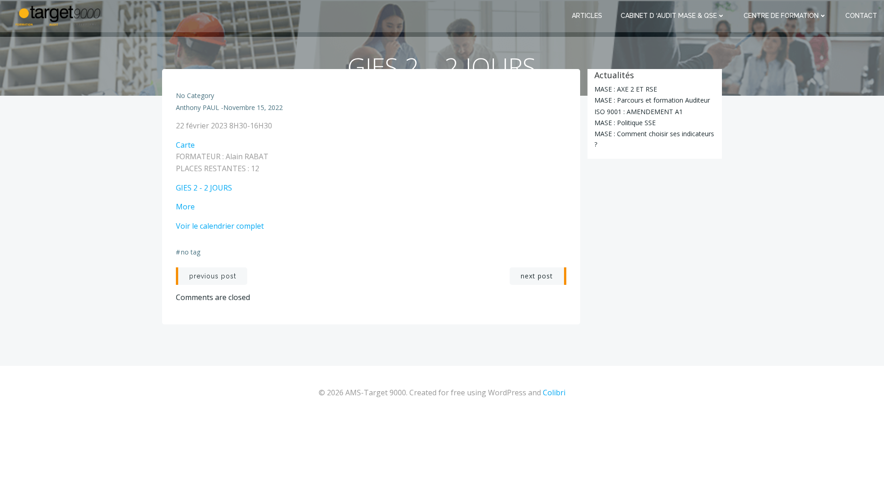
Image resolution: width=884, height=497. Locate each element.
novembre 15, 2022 (253, 107)
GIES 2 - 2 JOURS (204, 188)
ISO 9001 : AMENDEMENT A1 (638, 111)
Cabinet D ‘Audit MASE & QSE (669, 15)
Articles (587, 15)
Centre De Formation (781, 15)
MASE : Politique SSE (625, 122)
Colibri (554, 392)
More (185, 207)
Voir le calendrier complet (220, 226)
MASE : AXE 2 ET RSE (625, 89)
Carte (185, 145)
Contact (861, 15)
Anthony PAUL (197, 107)
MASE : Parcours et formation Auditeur (652, 100)
